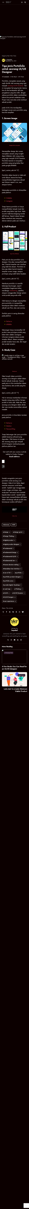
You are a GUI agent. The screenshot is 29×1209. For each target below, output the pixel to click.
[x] (3, 612)
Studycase (14, 371)
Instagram (9, 201)
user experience (10, 601)
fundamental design (11, 552)
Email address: (14, 456)
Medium (9, 426)
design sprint (18, 532)
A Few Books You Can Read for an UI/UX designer (14, 667)
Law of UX (8, 573)
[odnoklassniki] (16, 612)
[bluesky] (22, 612)
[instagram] (11, 640)
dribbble (9, 324)
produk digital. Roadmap (12, 585)
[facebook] (6, 612)
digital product (9, 540)
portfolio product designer (13, 577)
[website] (21, 640)
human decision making (12, 565)
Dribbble (9, 198)
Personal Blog (10, 429)
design (7, 532)
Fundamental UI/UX (11, 556)
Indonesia (6, 525)
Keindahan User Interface (12, 569)
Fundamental (9, 548)
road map (8, 589)
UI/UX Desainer (19, 593)
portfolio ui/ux (9, 581)
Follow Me (14, 516)
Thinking (19, 589)
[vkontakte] (13, 612)
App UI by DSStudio (14, 253)
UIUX (13, 525)
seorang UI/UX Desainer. (15, 86)
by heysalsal (14, 145)
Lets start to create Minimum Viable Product (15, 690)
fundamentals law (10, 561)
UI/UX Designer (10, 597)
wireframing (13, 290)
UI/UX (7, 593)
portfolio (19, 573)
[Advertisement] (14, 19)
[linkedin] (9, 612)
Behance (9, 321)
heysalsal (9, 60)
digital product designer (12, 544)
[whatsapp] (19, 612)
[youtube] (14, 640)
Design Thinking (9, 536)
